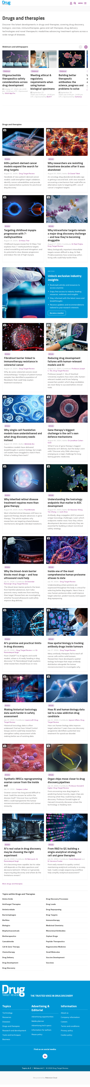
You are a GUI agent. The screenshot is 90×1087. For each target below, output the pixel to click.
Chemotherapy (8, 952)
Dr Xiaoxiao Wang (75, 510)
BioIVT (49, 97)
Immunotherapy (53, 920)
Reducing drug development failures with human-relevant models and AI (65, 361)
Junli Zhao (64, 512)
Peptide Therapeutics (55, 941)
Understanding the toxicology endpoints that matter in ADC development (65, 502)
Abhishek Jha (29, 444)
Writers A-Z (38, 1068)
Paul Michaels (29, 510)
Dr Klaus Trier (24, 241)
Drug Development (10, 962)
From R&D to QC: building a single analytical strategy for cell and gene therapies (64, 851)
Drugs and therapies (11, 1026)
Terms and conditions (70, 1026)
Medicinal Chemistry (54, 925)
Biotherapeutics (9, 936)
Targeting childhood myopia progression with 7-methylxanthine (20, 233)
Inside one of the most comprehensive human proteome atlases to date (66, 574)
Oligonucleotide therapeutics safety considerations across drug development (15, 80)
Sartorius (78, 97)
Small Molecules (53, 952)
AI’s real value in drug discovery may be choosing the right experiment (22, 851)
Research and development (14, 1030)
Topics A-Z (26, 1068)
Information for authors (41, 1030)
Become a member (57, 313)
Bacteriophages (9, 914)
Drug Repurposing (53, 909)
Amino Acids (7, 898)
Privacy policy (67, 1030)
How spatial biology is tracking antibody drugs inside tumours (66, 644)
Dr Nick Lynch (30, 859)
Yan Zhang (52, 512)
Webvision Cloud (51, 1078)
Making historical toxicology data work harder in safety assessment (20, 712)
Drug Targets (51, 914)
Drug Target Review (27, 173)
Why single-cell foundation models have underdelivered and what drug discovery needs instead (23, 435)
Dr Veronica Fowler (55, 861)
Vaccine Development (55, 957)
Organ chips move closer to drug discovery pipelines (66, 780)
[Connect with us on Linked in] (45, 1056)
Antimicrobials (8, 909)
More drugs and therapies (12, 884)
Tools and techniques (11, 1035)
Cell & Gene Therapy (11, 946)
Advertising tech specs (41, 1025)
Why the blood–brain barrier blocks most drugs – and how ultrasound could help (21, 574)
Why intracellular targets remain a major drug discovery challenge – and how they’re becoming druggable (67, 235)
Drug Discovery (8, 968)
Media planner (38, 1021)
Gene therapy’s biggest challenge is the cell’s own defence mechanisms (63, 433)
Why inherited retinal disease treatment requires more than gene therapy (21, 502)
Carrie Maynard (75, 859)
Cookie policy (66, 1035)
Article (7, 159)
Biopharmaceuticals (10, 930)
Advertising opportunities (42, 1016)
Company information (70, 1017)
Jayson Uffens (74, 720)
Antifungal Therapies (11, 904)
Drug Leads (51, 904)
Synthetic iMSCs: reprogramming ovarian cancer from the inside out (23, 782)
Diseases (6, 1021)
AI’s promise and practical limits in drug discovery (22, 644)
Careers (64, 1021)
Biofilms (5, 920)
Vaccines (50, 962)
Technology (7, 1013)
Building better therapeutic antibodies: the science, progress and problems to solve (71, 82)
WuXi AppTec (10, 93)
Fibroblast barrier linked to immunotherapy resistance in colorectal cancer (21, 361)
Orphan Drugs (52, 936)
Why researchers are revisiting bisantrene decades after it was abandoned (66, 166)
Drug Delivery (8, 957)
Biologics (6, 925)
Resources (6, 1017)
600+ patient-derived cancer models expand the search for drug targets (21, 166)
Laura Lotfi (29, 720)
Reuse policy (37, 1034)
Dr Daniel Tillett (74, 173)
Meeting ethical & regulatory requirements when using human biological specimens (42, 82)
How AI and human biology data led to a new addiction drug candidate (66, 712)
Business (6, 1039)
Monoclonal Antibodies (55, 930)
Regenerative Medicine (56, 946)
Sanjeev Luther (22, 789)
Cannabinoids (8, 941)
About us (64, 1013)
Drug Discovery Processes (57, 898)
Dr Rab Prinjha (77, 244)
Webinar (6, 71)
